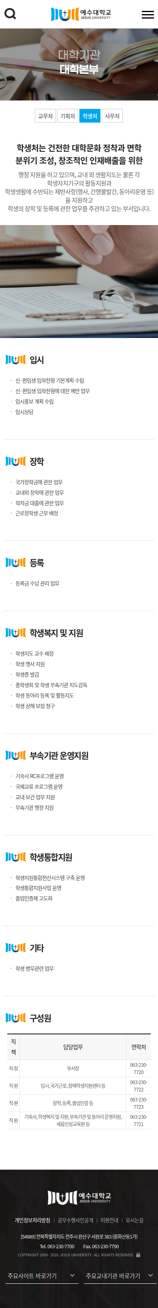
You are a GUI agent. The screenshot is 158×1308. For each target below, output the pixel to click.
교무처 (45, 116)
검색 (10, 14)
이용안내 (109, 1220)
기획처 (67, 116)
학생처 (90, 116)
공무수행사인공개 (75, 1220)
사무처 (112, 116)
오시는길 (134, 1220)
